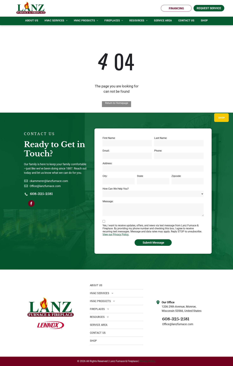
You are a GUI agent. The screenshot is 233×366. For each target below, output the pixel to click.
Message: (108, 201)
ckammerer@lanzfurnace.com (49, 181)
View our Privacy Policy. (116, 234)
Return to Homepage (116, 103)
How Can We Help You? (116, 188)
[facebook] (31, 203)
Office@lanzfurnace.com (45, 186)
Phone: (158, 150)
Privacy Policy (148, 361)
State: (140, 176)
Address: (107, 163)
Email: (106, 150)
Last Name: (160, 138)
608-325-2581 (41, 194)
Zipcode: (176, 176)
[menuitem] (31, 20)
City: (105, 176)
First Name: (109, 138)
